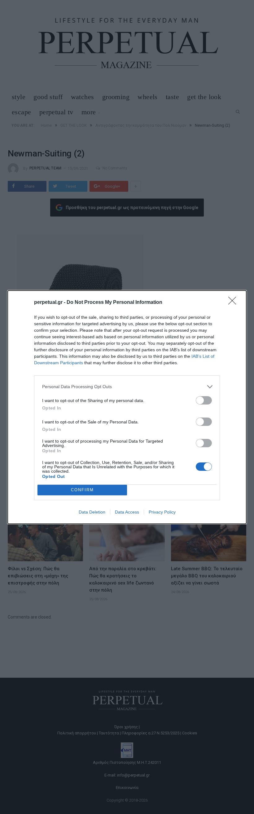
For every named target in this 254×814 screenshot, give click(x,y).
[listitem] (127, 386)
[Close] (234, 303)
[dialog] (127, 407)
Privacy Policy (162, 512)
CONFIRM (82, 490)
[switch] (204, 400)
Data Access (127, 512)
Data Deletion (92, 512)
